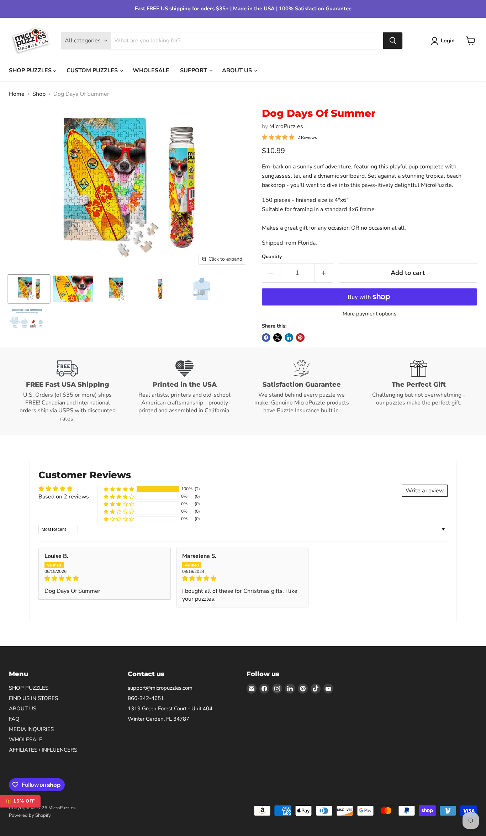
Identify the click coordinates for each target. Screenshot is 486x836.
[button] (119, 489)
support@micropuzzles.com (160, 687)
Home (17, 94)
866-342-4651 (146, 698)
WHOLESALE (151, 70)
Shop (39, 94)
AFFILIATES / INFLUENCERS (43, 749)
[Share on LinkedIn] (289, 337)
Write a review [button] (425, 491)
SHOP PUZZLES (31, 70)
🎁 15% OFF (20, 801)
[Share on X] (277, 337)
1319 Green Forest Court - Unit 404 (170, 708)
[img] (104, 578)
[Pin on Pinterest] (300, 337)
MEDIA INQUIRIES (31, 729)
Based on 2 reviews (63, 497)
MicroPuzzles (286, 126)
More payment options (369, 314)
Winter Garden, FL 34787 (158, 718)
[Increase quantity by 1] (324, 273)
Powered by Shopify (30, 815)
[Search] (392, 40)
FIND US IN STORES (33, 698)
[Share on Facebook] (266, 337)
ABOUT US (237, 70)
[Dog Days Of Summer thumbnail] (29, 289)
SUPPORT (194, 70)
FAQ (14, 718)
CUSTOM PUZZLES (93, 70)
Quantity (272, 257)
